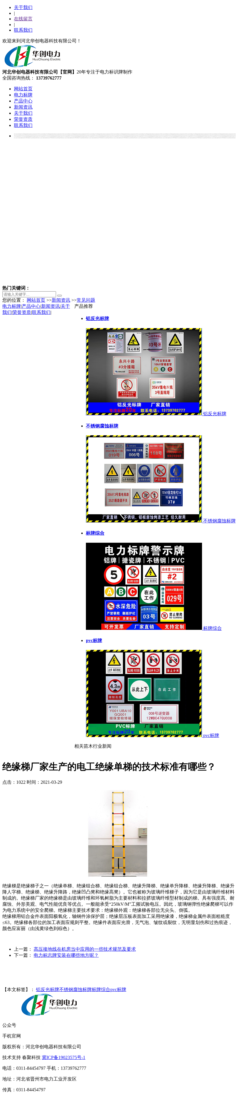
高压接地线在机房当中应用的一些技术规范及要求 (85, 949)
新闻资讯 (23, 107)
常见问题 (86, 300)
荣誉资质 (23, 119)
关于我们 (23, 7)
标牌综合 (101, 989)
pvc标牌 (118, 989)
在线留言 (23, 18)
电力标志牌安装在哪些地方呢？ (66, 955)
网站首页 (23, 88)
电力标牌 (23, 94)
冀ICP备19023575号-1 (63, 1057)
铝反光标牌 (47, 989)
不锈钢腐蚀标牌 (75, 989)
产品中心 (23, 100)
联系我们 (23, 30)
